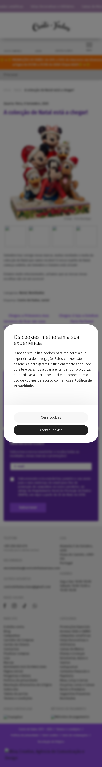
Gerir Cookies (51, 417)
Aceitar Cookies (51, 430)
